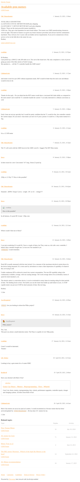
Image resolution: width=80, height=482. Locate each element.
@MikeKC (4, 250)
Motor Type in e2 (7, 444)
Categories (10, 475)
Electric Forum (5, 2)
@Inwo (3, 305)
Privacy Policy (40, 475)
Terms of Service (29, 475)
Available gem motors (13, 6)
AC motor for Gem (8, 436)
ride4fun (7, 383)
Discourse (12, 479)
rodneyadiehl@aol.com (8, 43)
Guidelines (18, 475)
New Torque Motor (8, 428)
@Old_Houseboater (20, 411)
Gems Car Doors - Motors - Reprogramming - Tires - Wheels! (26, 387)
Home (3, 475)
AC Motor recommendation (11, 462)
